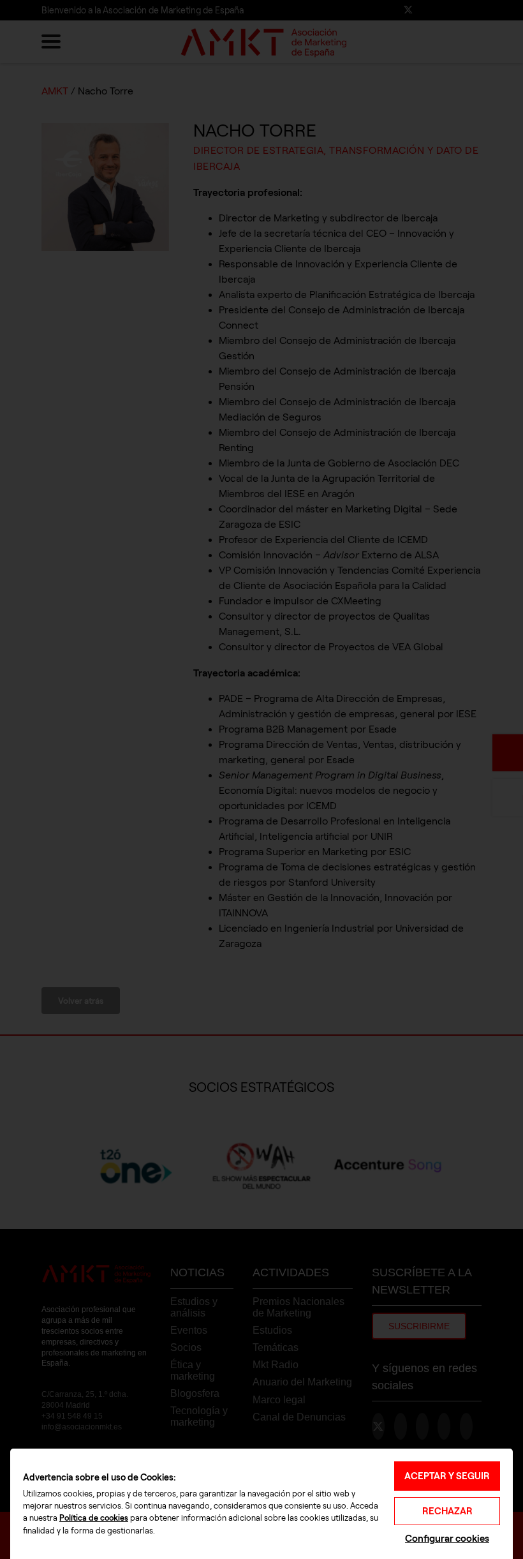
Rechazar (447, 1511)
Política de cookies (93, 1518)
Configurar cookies (447, 1538)
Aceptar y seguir (447, 1476)
